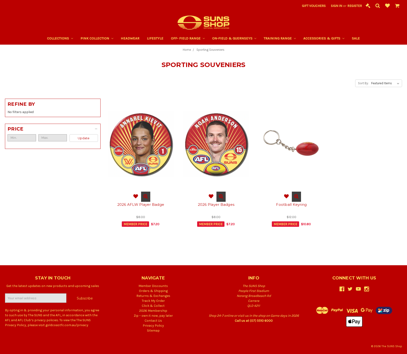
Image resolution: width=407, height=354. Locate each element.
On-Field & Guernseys (232, 38)
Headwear (130, 38)
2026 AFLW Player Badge (140, 204)
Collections (58, 38)
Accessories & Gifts (322, 38)
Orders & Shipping (153, 291)
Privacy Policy (153, 326)
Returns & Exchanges (153, 296)
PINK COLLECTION (95, 38)
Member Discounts (153, 286)
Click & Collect (153, 306)
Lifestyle (155, 38)
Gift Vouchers (314, 6)
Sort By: (363, 83)
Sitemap (153, 331)
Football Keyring (291, 204)
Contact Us (153, 321)
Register (354, 6)
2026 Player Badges (216, 204)
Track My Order (153, 301)
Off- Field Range (186, 38)
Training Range (278, 38)
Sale (356, 38)
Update (84, 138)
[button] (53, 129)
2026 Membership (153, 311)
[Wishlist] (387, 6)
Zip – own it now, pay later (153, 316)
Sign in (336, 6)
